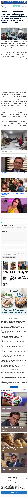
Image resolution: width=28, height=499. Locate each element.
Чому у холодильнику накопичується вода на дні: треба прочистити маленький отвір (13, 366)
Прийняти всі (14, 492)
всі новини (14, 387)
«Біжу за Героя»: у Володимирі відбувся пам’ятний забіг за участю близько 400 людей (12, 327)
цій (21, 488)
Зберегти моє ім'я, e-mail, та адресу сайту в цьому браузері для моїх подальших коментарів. (14, 254)
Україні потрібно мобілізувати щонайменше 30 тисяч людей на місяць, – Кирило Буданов (12, 373)
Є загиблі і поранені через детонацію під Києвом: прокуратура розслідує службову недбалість (13, 342)
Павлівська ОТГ (9, 151)
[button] (26, 478)
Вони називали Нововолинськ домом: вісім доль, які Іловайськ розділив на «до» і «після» (13, 322)
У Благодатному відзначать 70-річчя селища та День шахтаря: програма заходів (13, 378)
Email (3, 248)
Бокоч (2, 151)
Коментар (5, 231)
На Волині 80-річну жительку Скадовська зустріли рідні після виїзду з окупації (13, 361)
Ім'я (3, 242)
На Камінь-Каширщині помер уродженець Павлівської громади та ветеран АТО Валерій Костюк (13, 276)
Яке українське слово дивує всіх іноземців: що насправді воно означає (12, 356)
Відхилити (14, 496)
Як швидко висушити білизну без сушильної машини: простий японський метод (12, 347)
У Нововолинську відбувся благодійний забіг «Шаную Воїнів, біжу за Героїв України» (12, 337)
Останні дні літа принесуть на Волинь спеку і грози (13, 351)
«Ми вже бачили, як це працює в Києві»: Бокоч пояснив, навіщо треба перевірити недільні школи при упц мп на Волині (5, 278)
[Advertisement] (14, 78)
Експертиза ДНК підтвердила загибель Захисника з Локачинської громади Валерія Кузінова (14, 383)
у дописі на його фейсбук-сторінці (16, 60)
